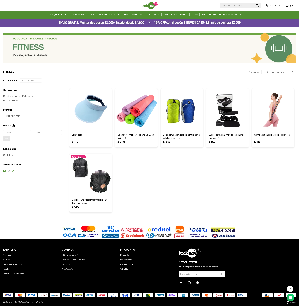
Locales (6, 269)
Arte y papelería (141, 15)
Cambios (66, 264)
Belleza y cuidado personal (81, 15)
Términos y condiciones (13, 273)
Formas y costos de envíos (73, 259)
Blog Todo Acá (68, 269)
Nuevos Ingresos (228, 15)
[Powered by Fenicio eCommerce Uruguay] (291, 302)
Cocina (194, 15)
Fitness (184, 15)
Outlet (244, 15)
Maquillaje (56, 15)
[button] (257, 5)
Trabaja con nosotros (12, 264)
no (29, 80)
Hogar (156, 15)
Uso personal (170, 15)
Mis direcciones (126, 264)
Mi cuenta (124, 255)
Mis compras (126, 259)
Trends (213, 15)
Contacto (7, 259)
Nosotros (7, 255)
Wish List (124, 269)
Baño (203, 15)
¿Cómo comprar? (70, 255)
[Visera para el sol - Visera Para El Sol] (90, 109)
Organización (107, 15)
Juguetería (123, 15)
